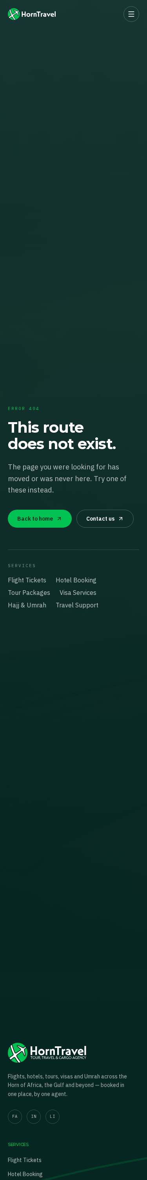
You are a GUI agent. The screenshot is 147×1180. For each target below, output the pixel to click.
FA (14, 1116)
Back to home (35, 518)
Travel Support (77, 605)
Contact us (100, 518)
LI (52, 1116)
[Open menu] (131, 14)
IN (33, 1116)
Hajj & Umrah (27, 605)
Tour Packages (29, 592)
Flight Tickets (27, 580)
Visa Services (78, 592)
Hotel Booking (76, 580)
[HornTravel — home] (32, 14)
